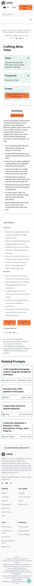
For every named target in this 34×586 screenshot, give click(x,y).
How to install (23, 527)
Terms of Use (6, 537)
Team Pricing (6, 512)
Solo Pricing (6, 508)
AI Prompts (12, 30)
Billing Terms (6, 547)
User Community (25, 497)
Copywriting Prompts (24, 30)
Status (21, 501)
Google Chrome (24, 531)
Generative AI (6, 504)
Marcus (10, 35)
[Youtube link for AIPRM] (7, 483)
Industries (5, 497)
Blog (3, 516)
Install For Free (24, 7)
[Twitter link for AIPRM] (2, 483)
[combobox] (17, 14)
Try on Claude (8, 322)
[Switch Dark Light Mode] (8, 7)
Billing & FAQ (23, 504)
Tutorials (22, 493)
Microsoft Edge (24, 534)
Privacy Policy (6, 527)
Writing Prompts (8, 32)
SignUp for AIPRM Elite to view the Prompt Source (16, 95)
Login (14, 7)
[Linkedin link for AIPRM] (11, 483)
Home (5, 30)
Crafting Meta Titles (21, 32)
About (4, 493)
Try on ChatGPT (23, 322)
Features (5, 501)
